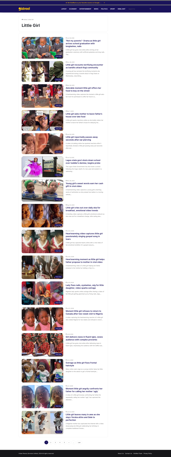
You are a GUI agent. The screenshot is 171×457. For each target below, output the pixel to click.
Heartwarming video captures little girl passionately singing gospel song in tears (84, 236)
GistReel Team (137, 453)
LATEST (63, 9)
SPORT (112, 9)
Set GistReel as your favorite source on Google (83, 2)
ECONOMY (73, 9)
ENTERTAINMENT (85, 9)
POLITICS (104, 9)
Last (79, 442)
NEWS (96, 9)
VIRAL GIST (121, 9)
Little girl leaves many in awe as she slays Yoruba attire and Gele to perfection (83, 417)
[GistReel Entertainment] (24, 9)
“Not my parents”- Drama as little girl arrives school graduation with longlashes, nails (83, 43)
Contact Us (128, 453)
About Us (121, 453)
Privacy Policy (148, 453)
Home (25, 19)
